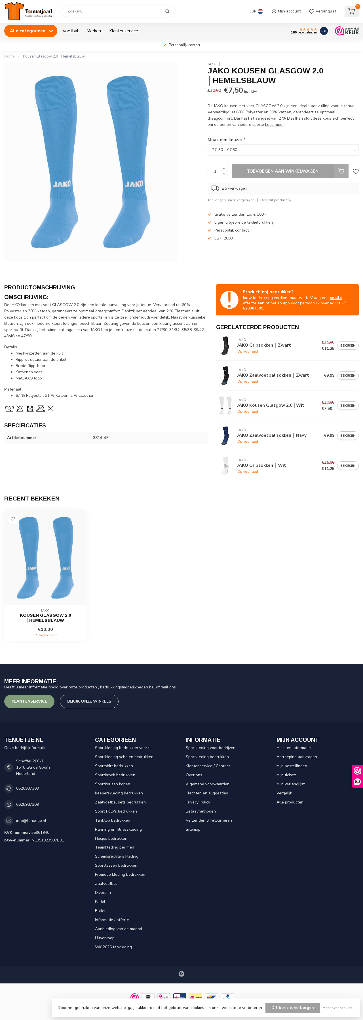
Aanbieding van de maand (118, 929)
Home (9, 56)
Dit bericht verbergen (292, 1007)
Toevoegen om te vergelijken (231, 200)
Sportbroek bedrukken (115, 775)
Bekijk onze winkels (89, 701)
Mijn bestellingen (292, 766)
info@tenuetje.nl (31, 820)
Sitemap (193, 829)
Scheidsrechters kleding (116, 856)
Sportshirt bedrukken (114, 766)
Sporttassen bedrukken (116, 865)
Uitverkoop (105, 938)
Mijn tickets (287, 775)
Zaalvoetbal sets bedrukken (120, 802)
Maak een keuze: (226, 140)
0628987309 (27, 788)
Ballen (101, 910)
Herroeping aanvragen (297, 757)
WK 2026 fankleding (113, 947)
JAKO (212, 64)
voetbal (70, 31)
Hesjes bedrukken (111, 838)
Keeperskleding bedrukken (119, 793)
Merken (93, 31)
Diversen (103, 892)
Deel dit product (274, 200)
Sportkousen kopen (112, 784)
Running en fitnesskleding (118, 829)
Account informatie (294, 747)
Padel (100, 901)
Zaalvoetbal (106, 883)
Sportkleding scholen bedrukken (124, 757)
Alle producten (290, 802)
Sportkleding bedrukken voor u (123, 747)
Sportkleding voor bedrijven (210, 747)
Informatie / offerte (112, 920)
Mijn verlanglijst (291, 784)
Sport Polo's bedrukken (116, 811)
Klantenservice (123, 31)
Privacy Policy (198, 802)
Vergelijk (284, 793)
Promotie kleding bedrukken (120, 874)
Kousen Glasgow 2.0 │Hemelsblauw (54, 56)
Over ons (194, 775)
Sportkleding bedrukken (207, 757)
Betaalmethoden (201, 811)
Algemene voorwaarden (207, 784)
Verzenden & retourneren (209, 820)
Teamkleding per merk (115, 847)
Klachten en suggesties (207, 793)
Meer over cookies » (338, 1007)
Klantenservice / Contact (208, 766)
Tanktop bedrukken (112, 820)
